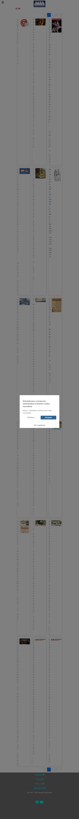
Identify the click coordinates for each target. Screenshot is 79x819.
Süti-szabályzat (39, 425)
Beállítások (30, 417)
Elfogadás (48, 417)
